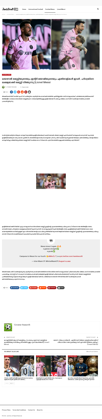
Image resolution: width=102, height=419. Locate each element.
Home (24, 9)
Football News (50, 9)
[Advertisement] (51, 119)
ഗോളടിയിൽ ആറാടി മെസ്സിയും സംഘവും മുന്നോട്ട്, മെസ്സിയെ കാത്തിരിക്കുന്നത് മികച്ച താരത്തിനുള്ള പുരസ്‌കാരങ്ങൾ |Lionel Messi (26, 342)
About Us (40, 410)
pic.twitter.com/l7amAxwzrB (71, 256)
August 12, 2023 (64, 261)
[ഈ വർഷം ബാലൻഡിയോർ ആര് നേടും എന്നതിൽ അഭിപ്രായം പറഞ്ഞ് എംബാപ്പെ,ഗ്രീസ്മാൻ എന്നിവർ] (83, 365)
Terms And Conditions (19, 410)
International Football (35, 9)
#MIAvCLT (52, 256)
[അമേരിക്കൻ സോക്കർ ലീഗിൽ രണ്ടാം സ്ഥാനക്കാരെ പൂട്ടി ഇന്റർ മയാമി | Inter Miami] (51, 365)
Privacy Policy (6, 410)
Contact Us (31, 410)
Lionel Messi (61, 9)
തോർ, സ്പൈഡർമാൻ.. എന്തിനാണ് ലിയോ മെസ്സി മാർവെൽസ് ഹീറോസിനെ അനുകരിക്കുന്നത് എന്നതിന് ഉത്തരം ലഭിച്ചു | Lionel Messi (75, 342)
